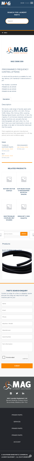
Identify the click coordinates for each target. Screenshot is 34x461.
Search (23, 233)
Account (17, 442)
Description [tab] (6, 99)
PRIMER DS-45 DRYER (9, 87)
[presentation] (15, 357)
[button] (31, 2)
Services (17, 422)
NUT (3, 154)
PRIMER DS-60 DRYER (9, 89)
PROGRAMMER (22, 145)
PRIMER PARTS (17, 415)
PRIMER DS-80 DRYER (9, 91)
